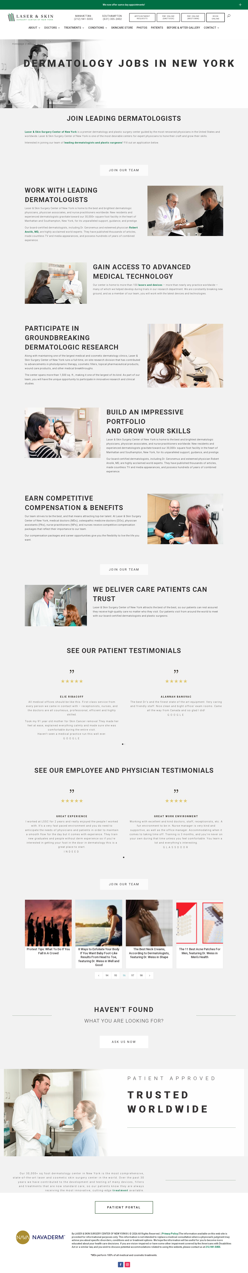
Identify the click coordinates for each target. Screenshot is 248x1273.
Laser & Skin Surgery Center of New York (51, 132)
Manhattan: (83, 17)
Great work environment (176, 816)
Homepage (18, 44)
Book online (215, 17)
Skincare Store (122, 28)
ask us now (124, 1042)
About (33, 28)
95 (115, 975)
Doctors (50, 28)
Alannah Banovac (176, 696)
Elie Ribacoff (72, 696)
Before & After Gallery (183, 28)
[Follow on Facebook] (120, 1264)
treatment (120, 1190)
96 (124, 975)
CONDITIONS (96, 28)
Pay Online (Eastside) (168, 17)
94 (107, 975)
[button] (31, 704)
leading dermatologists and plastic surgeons (93, 142)
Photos (142, 28)
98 (141, 975)
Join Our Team (124, 170)
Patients (157, 28)
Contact (210, 28)
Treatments (72, 28)
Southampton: (112, 17)
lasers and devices (150, 285)
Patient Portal (124, 1207)
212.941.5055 (212, 1247)
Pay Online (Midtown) (193, 17)
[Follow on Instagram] (127, 1264)
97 (132, 975)
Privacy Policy (170, 1233)
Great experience (72, 816)
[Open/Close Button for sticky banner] (240, 4)
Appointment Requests (142, 17)
